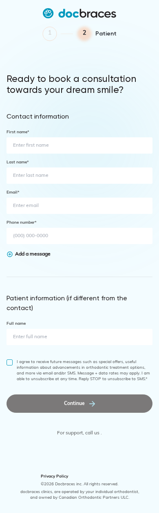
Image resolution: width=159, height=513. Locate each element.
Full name (16, 323)
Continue (74, 403)
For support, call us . (79, 433)
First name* (18, 132)
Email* (13, 192)
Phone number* (22, 222)
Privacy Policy (54, 476)
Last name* (18, 162)
